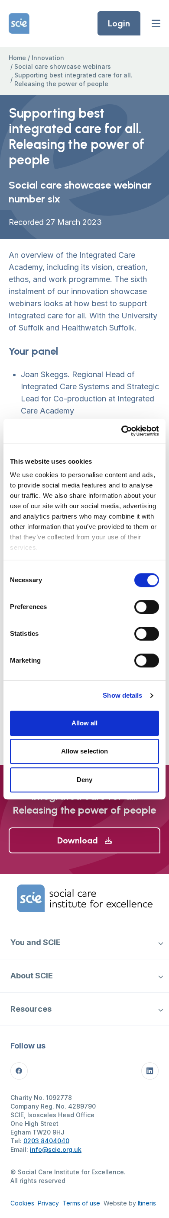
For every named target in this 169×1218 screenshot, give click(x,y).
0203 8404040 (46, 1140)
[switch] (146, 607)
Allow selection (84, 751)
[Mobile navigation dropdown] (160, 942)
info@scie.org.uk (55, 1149)
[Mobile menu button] (156, 23)
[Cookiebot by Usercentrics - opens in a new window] (121, 430)
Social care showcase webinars (62, 66)
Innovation (48, 57)
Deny (84, 779)
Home (17, 57)
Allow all (85, 723)
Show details (122, 695)
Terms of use (81, 1203)
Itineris (147, 1203)
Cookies (22, 1203)
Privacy (48, 1203)
